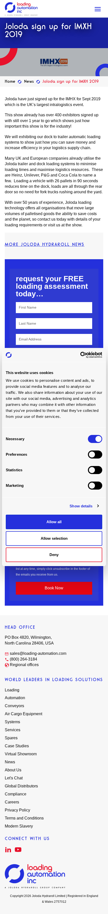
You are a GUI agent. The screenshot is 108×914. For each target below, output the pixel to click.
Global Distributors (21, 786)
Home (10, 81)
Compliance (15, 794)
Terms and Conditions (24, 818)
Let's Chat (14, 778)
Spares (11, 738)
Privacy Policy (17, 810)
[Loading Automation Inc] (21, 9)
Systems (12, 722)
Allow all (54, 522)
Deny (54, 555)
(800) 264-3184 (23, 659)
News (29, 81)
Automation (15, 698)
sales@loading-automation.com (38, 653)
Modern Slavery (19, 826)
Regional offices (24, 665)
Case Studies (17, 746)
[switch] (95, 454)
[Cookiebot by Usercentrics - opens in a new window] (80, 355)
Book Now (54, 588)
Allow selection (54, 538)
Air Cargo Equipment (23, 714)
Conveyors (14, 706)
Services (12, 730)
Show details (81, 506)
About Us (13, 770)
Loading (12, 690)
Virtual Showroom (21, 754)
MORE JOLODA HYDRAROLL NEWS (44, 244)
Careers (12, 802)
